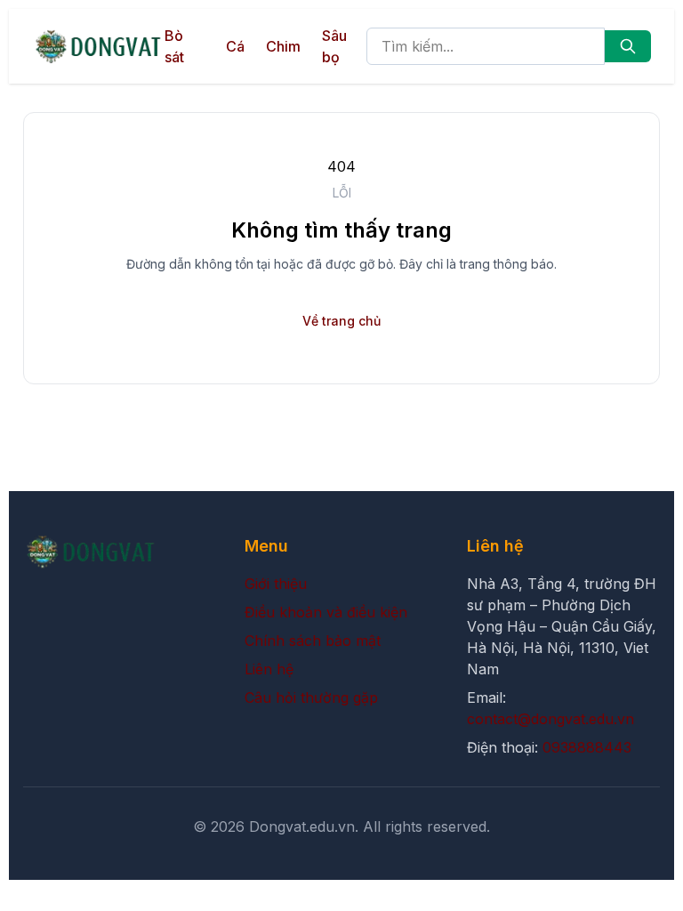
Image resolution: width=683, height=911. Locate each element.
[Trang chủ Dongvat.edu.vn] (98, 46)
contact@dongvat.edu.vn (550, 719)
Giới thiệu (276, 584)
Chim (283, 46)
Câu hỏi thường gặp (311, 697)
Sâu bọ (334, 46)
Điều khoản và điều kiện (326, 612)
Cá (235, 46)
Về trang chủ (341, 320)
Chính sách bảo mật (313, 640)
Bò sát (174, 46)
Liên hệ (269, 669)
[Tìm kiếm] (628, 46)
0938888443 (586, 747)
